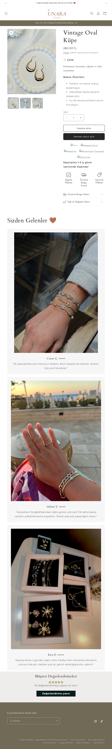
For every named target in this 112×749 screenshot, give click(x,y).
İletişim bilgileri (83, 743)
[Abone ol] (56, 720)
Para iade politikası (96, 740)
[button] (6, 13)
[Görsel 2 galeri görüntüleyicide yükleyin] (25, 103)
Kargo (66, 52)
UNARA (29, 740)
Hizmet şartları (49, 743)
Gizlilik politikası (77, 740)
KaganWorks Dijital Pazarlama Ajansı (51, 740)
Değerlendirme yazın (56, 693)
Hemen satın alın (84, 136)
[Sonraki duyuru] (106, 3)
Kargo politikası (66, 743)
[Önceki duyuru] (5, 3)
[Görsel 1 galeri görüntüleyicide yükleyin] (13, 103)
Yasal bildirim (99, 743)
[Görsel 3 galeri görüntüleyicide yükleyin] (37, 103)
